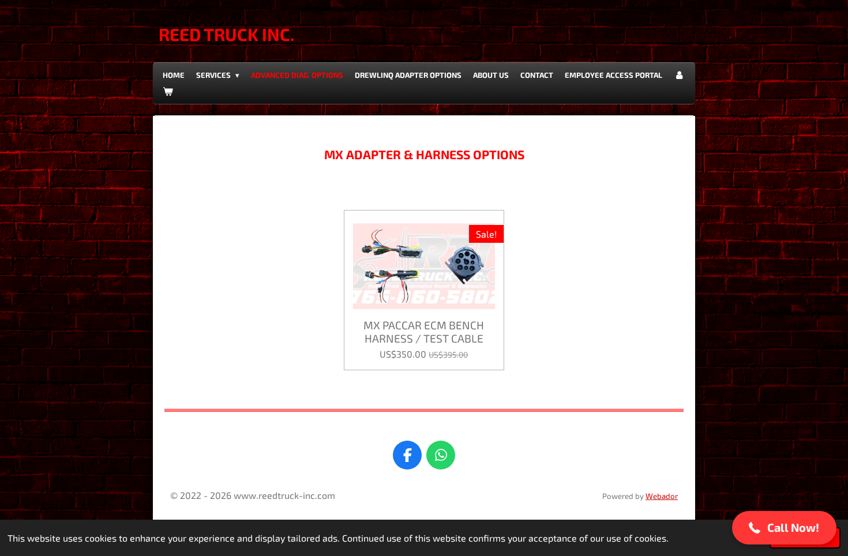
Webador (662, 496)
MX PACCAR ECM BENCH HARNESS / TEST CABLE (423, 331)
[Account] (679, 75)
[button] (784, 527)
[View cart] (168, 91)
